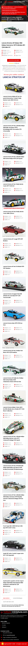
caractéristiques (17, 598)
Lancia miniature (18, 7)
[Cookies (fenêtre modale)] (2, 643)
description (6, 598)
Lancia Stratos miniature (8, 8)
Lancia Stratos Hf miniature (9, 10)
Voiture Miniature (8, 7)
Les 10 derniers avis (8, 602)
